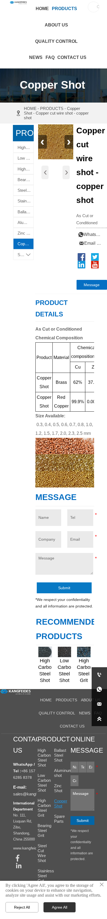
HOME (30, 108)
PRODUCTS (51, 108)
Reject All (22, 907)
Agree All (59, 907)
